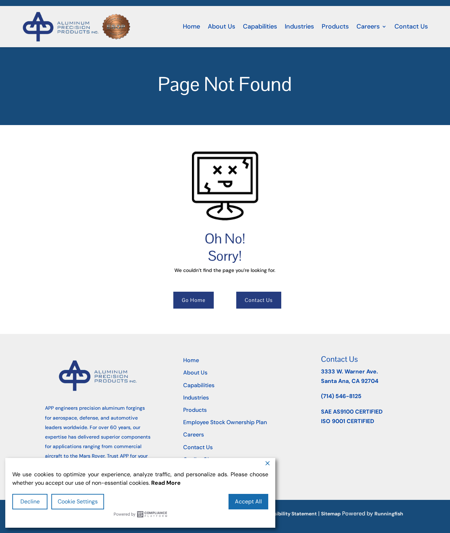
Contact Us (411, 26)
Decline (30, 501)
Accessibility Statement (288, 513)
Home (191, 26)
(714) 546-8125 (341, 396)
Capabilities (260, 26)
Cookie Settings (78, 501)
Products (335, 26)
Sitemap (331, 513)
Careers (368, 26)
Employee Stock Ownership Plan (225, 422)
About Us (221, 26)
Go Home (193, 300)
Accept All (248, 501)
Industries (299, 26)
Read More (166, 482)
